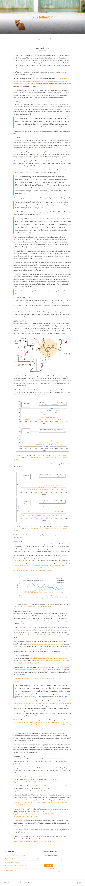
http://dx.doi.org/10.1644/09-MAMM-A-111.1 (27, 782)
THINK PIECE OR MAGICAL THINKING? (16, 866)
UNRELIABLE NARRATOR (12, 862)
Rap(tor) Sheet (43, 48)
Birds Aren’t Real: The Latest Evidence (15, 855)
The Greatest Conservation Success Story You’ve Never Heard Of (22, 859)
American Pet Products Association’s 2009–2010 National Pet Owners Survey (37, 635)
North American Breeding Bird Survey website (33, 606)
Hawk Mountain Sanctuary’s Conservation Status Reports (49, 658)
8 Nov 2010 (42, 50)
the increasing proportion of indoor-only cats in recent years (44, 644)
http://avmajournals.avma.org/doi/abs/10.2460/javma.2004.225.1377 (34, 841)
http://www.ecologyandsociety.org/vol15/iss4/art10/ (29, 791)
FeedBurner (54, 868)
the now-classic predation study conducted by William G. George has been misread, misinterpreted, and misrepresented (41, 81)
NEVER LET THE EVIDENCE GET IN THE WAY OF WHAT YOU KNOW (21, 870)
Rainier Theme (19, 883)
